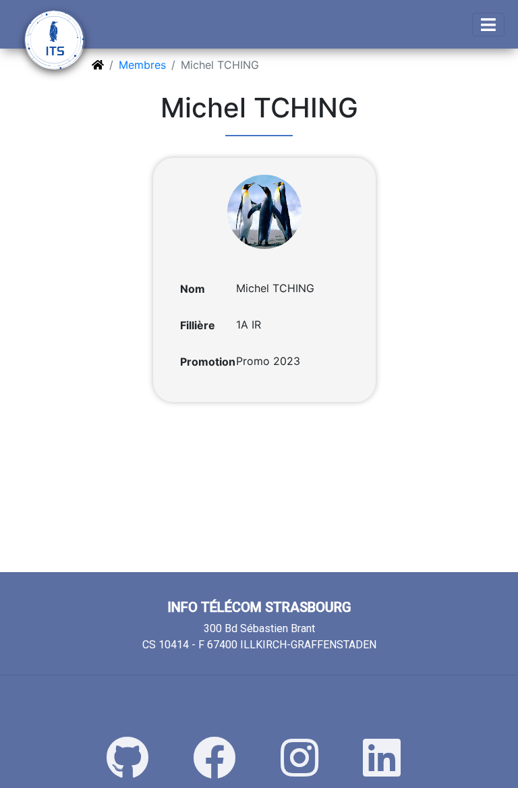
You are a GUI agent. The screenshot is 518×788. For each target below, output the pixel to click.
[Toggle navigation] (488, 24)
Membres (142, 65)
